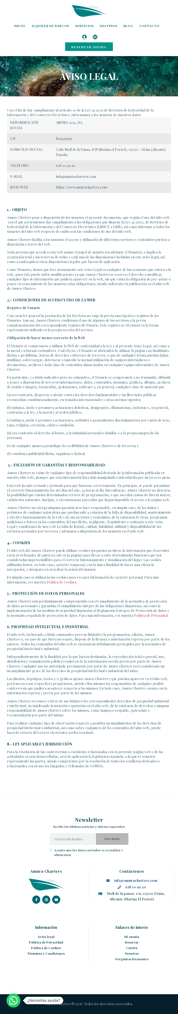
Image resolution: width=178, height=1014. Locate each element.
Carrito (132, 948)
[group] (89, 300)
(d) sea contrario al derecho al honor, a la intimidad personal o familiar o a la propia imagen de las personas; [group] (83, 435)
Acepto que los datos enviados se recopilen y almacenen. (88, 852)
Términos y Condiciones (46, 953)
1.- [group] (17, 209)
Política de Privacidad (151, 615)
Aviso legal (46, 937)
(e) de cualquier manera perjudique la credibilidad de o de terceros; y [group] (73, 446)
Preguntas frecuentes (131, 959)
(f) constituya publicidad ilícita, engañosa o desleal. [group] (46, 453)
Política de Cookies (61, 582)
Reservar (132, 942)
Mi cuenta (131, 937)
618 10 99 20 (135, 887)
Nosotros (132, 953)
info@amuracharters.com (135, 880)
